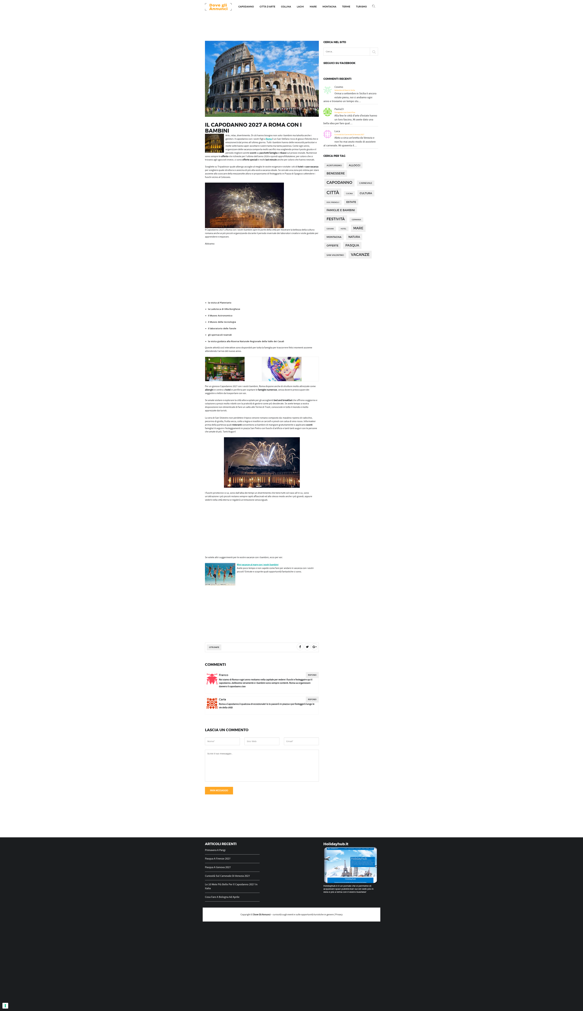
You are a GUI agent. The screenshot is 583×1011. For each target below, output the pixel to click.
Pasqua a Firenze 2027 (217, 858)
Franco (223, 675)
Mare (313, 6)
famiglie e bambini (341, 210)
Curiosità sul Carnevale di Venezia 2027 (349, 134)
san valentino (335, 255)
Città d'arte (214, 647)
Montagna (329, 6)
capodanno (339, 182)
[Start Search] (374, 52)
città (333, 192)
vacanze (360, 254)
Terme (346, 6)
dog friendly (333, 202)
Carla (222, 699)
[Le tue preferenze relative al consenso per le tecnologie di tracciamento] (5, 1006)
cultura (366, 193)
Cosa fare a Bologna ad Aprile (222, 897)
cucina (349, 194)
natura (354, 237)
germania (356, 220)
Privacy (339, 914)
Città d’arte (267, 6)
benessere (336, 173)
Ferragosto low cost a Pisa (344, 112)
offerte (332, 245)
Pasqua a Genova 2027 (218, 867)
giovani (330, 229)
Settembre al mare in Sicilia (344, 90)
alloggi (354, 165)
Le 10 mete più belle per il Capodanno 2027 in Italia (231, 886)
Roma (269, 138)
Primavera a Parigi (215, 850)
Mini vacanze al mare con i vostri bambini (257, 564)
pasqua (352, 245)
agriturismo (334, 165)
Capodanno (246, 6)
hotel (343, 229)
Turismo (361, 6)
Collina (286, 6)
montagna (334, 237)
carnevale (365, 183)
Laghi (300, 6)
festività (336, 219)
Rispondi (312, 675)
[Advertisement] (262, 273)
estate (351, 202)
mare (358, 228)
